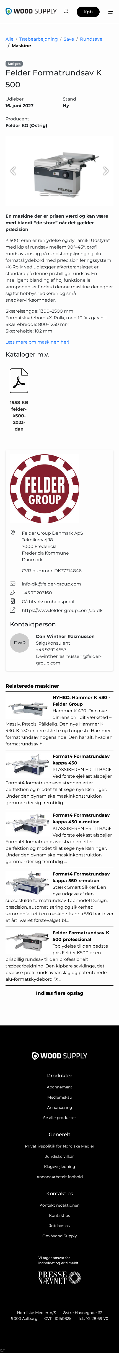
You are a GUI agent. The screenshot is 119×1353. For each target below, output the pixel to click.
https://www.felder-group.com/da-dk (62, 610)
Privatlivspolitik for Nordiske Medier (59, 1146)
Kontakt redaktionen (59, 1205)
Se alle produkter (59, 1117)
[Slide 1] (44, 194)
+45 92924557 (51, 649)
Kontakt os (59, 1215)
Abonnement (59, 1087)
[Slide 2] (54, 194)
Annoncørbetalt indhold (60, 1176)
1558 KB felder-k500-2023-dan (19, 416)
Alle (10, 39)
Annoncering (59, 1107)
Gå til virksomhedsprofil (48, 601)
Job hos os (59, 1225)
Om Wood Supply (59, 1235)
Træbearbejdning (38, 39)
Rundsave (91, 39)
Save (69, 39)
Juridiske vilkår (59, 1156)
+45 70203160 (37, 592)
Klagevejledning (59, 1166)
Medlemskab (59, 1097)
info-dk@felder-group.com (51, 584)
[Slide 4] (74, 194)
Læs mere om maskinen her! (37, 342)
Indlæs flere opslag (59, 993)
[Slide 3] (64, 194)
